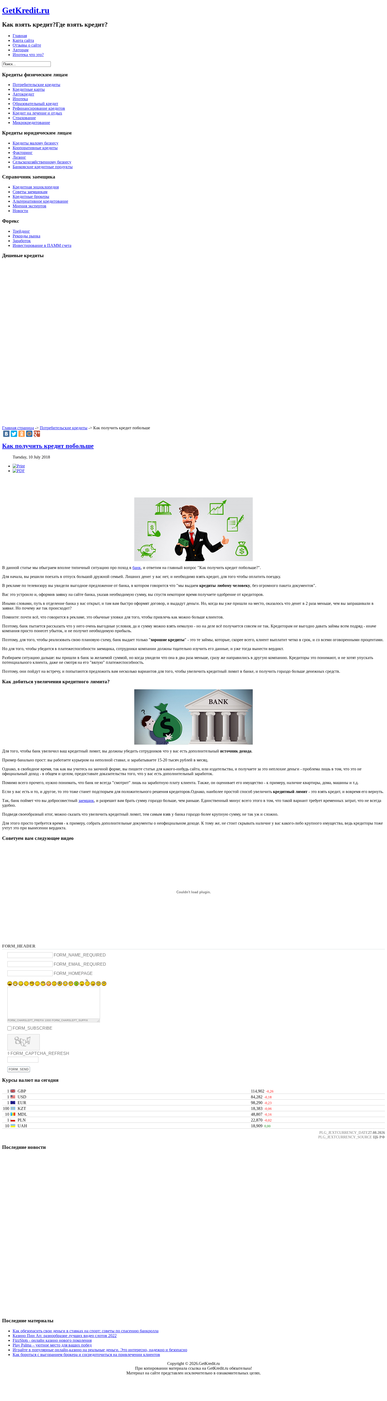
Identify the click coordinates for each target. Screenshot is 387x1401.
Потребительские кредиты (63, 428)
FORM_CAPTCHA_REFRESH (40, 1053)
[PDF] (19, 470)
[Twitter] (14, 434)
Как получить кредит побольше (48, 445)
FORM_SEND (19, 1069)
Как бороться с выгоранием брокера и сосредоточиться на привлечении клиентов (86, 1354)
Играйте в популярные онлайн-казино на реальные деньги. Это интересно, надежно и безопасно (100, 1350)
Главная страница (18, 428)
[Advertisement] (193, 342)
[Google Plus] (37, 434)
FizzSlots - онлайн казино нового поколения (52, 1340)
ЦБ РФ (379, 1137)
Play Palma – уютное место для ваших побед (52, 1345)
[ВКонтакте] (6, 434)
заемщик (86, 800)
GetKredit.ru (25, 10)
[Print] (19, 466)
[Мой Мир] (29, 434)
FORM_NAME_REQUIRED (80, 955)
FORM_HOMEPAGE (73, 973)
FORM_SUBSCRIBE (32, 1028)
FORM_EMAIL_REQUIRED (80, 964)
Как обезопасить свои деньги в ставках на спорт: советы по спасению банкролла (85, 1331)
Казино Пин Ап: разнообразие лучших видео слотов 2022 (65, 1335)
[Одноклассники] (21, 434)
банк (136, 567)
